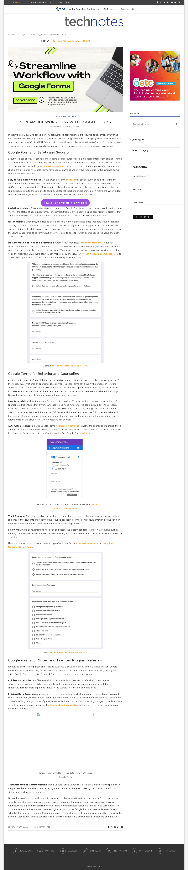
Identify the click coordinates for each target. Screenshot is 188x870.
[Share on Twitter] (112, 827)
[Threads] (179, 2)
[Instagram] (172, 2)
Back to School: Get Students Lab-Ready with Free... (59, 2)
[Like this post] (105, 827)
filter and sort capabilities (63, 705)
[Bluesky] (165, 2)
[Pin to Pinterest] (115, 827)
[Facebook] (157, 2)
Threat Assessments (91, 242)
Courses (125, 9)
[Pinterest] (175, 2)
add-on (86, 433)
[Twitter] (161, 2)
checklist (71, 179)
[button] (26, 2)
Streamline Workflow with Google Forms (65, 122)
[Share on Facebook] (108, 827)
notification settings (67, 426)
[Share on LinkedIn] (118, 827)
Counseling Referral (87, 543)
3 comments (43, 827)
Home (11, 34)
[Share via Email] (122, 827)
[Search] (133, 9)
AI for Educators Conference (84, 9)
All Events (109, 9)
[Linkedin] (168, 2)
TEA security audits (53, 166)
